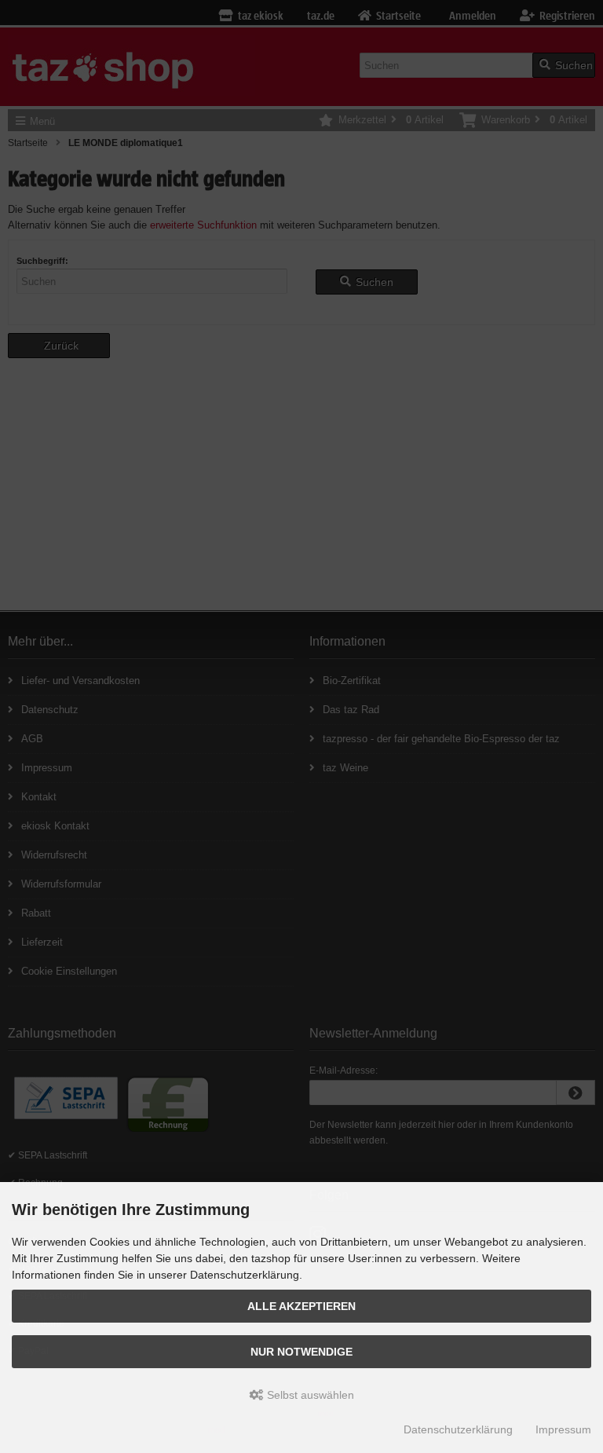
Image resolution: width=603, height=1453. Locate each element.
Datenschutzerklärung (458, 1429)
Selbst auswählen (309, 1395)
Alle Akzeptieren (301, 1306)
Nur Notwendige (301, 1351)
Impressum (563, 1429)
